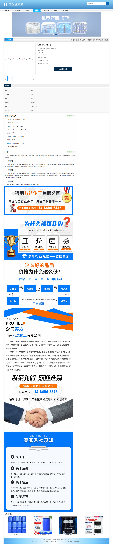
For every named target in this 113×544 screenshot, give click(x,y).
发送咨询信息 (63, 69)
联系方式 (56, 10)
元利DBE (93, 535)
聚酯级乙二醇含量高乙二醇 (42, 535)
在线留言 (65, 10)
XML (59, 542)
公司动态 (26, 10)
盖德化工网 (69, 542)
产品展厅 (36, 10)
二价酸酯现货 (68, 535)
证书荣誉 (46, 10)
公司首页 (7, 10)
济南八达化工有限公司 (51, 542)
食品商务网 (76, 542)
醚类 (94, 40)
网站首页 (82, 40)
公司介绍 (17, 10)
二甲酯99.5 (17, 535)
